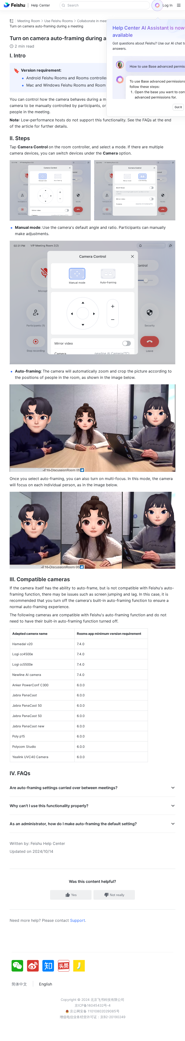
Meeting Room (28, 21)
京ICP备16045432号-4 (93, 1005)
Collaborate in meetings (95, 21)
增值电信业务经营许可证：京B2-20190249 (93, 1017)
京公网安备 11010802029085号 (94, 1011)
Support (77, 920)
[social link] (19, 966)
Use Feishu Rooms (58, 21)
